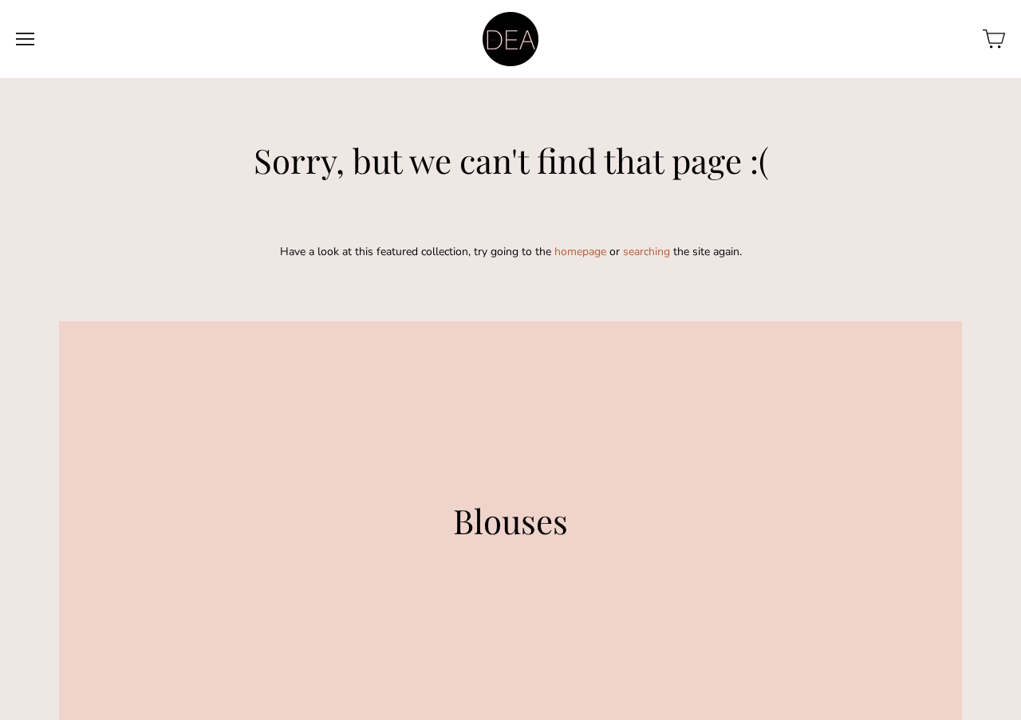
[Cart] (994, 39)
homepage (580, 251)
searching (646, 251)
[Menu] (25, 39)
